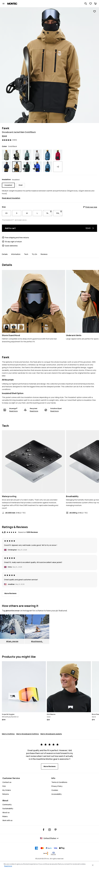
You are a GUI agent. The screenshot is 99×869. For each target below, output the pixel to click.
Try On (34, 254)
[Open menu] (3, 3)
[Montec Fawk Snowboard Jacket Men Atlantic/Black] (27, 155)
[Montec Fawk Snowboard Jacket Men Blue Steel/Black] (47, 166)
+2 (58, 166)
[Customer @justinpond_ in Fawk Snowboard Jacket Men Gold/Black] (37, 626)
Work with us (7, 820)
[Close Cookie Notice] (92, 865)
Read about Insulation (11, 198)
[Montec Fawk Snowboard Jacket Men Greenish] (6, 155)
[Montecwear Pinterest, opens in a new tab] (55, 829)
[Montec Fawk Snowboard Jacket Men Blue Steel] (47, 155)
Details (5, 254)
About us (6, 812)
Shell (20, 185)
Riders (5, 816)
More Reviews (10, 593)
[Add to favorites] (94, 11)
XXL (59, 213)
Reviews (44, 254)
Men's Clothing (8, 734)
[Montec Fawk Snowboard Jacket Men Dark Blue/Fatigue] (6, 166)
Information (15, 254)
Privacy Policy (56, 786)
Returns (5, 794)
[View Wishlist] (90, 3)
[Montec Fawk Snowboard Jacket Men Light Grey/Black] (37, 155)
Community (7, 804)
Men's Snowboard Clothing (27, 734)
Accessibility (56, 794)
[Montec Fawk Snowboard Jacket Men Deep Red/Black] (57, 155)
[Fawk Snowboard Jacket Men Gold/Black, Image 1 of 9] (49, 65)
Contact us (6, 782)
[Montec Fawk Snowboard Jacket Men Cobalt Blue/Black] (37, 166)
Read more (13, 411)
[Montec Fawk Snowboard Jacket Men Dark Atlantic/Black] (27, 166)
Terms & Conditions (59, 782)
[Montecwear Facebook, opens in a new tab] (43, 829)
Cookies (54, 790)
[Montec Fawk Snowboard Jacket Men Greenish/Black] (16, 155)
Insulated (8, 185)
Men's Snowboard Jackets (51, 734)
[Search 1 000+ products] (85, 3)
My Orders (6, 790)
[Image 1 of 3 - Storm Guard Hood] (33, 301)
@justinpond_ (37, 641)
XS (6, 213)
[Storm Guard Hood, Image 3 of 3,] (21, 327)
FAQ (4, 786)
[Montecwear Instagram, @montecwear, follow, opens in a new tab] (49, 829)
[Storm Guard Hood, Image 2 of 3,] (13, 327)
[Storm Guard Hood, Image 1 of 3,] (6, 327)
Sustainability (7, 808)
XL (49, 213)
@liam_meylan (12, 641)
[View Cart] (95, 3)
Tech (26, 254)
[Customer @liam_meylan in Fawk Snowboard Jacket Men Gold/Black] (12, 626)
